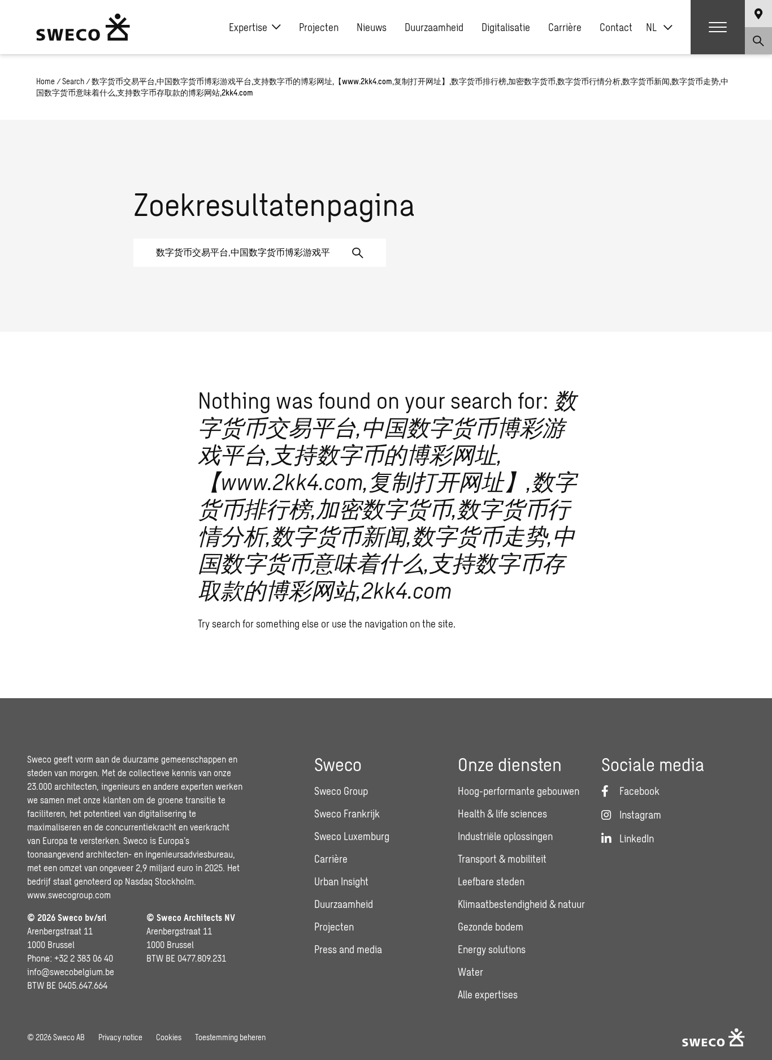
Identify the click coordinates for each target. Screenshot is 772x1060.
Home (45, 81)
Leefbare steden (491, 881)
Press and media (348, 949)
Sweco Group (341, 791)
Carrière (565, 27)
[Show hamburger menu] (718, 27)
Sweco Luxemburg (351, 836)
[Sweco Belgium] (83, 27)
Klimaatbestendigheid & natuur (521, 904)
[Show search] (758, 40)
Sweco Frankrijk (347, 813)
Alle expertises (488, 994)
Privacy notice (120, 1037)
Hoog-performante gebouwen (518, 791)
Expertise (248, 27)
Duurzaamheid (434, 27)
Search (73, 81)
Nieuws (372, 27)
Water (470, 972)
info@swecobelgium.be (70, 971)
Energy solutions (492, 949)
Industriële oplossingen (505, 836)
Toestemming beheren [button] (230, 1037)
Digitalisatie (506, 27)
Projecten (319, 27)
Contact (616, 27)
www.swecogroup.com (69, 894)
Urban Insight (341, 881)
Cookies (168, 1037)
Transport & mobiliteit (502, 859)
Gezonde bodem (490, 926)
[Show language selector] (758, 13)
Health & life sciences (502, 813)
